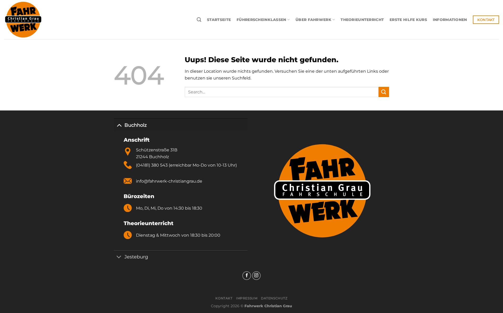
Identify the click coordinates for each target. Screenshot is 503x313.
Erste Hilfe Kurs (408, 19)
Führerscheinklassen (261, 19)
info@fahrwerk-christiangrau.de (169, 181)
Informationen (450, 19)
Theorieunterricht (362, 19)
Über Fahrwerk (313, 19)
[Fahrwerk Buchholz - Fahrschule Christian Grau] (35, 19)
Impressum (247, 298)
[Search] (199, 19)
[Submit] (384, 92)
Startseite (219, 19)
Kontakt (223, 298)
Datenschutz (274, 298)
